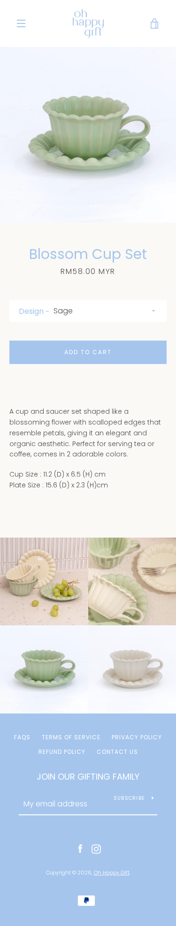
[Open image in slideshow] (88, 135)
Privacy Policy (137, 737)
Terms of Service (71, 737)
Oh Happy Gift (112, 872)
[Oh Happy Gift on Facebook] (80, 848)
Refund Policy (61, 752)
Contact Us (117, 752)
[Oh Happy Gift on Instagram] (96, 848)
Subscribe (129, 798)
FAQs (22, 737)
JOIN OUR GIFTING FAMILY (88, 776)
